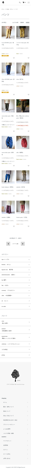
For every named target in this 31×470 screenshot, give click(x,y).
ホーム (3, 9)
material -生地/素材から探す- (7, 329)
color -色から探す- (5, 322)
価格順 (22, 22)
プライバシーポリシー (9, 424)
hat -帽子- (4, 280)
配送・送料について (8, 406)
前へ (8, 244)
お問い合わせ (6, 458)
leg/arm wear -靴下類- (7, 269)
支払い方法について (8, 415)
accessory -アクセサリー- (8, 290)
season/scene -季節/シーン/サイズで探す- (9, 337)
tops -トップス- (5, 259)
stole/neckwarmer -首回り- (8, 274)
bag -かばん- (5, 285)
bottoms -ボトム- (9, 9)
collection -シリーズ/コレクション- (11, 344)
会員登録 (5, 445)
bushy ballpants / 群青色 (7, 187)
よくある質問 (6, 429)
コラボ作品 (4, 349)
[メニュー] (28, 2)
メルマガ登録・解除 (8, 433)
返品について (6, 411)
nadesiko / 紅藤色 (6, 217)
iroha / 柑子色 (19, 79)
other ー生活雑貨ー (7, 295)
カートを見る (6, 454)
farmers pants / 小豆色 (21, 217)
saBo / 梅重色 (19, 152)
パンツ (16, 9)
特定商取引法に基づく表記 (10, 420)
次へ (23, 244)
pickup (3, 355)
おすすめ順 (15, 22)
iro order (4, 306)
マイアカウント (7, 440)
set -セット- (5, 300)
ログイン (5, 449)
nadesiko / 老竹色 (20, 187)
